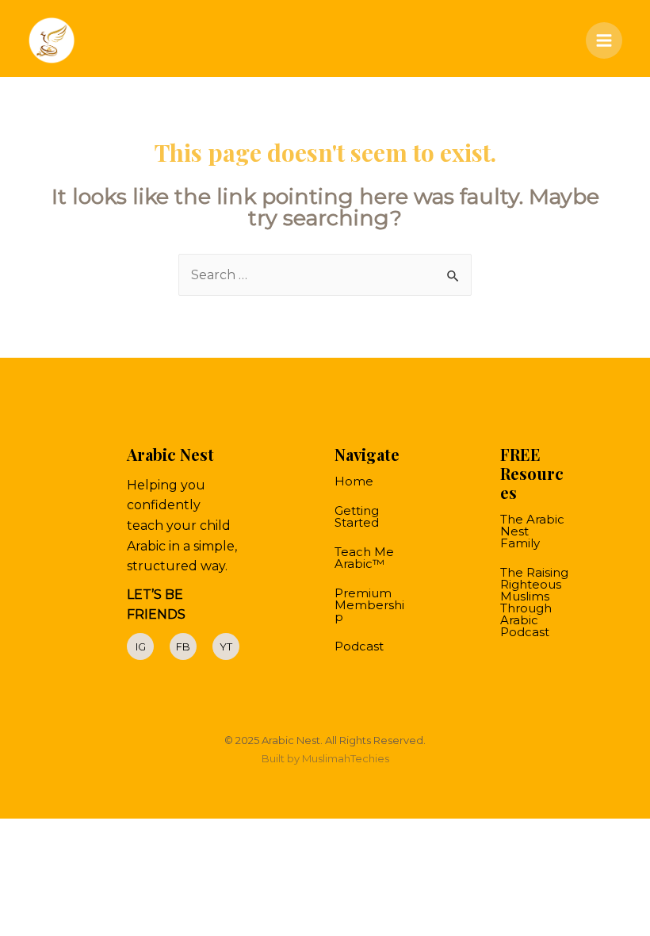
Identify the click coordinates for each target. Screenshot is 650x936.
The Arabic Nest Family (532, 531)
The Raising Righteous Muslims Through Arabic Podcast (534, 602)
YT (226, 646)
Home (354, 481)
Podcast (359, 646)
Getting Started (357, 516)
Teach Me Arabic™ (364, 558)
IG (141, 646)
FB (183, 646)
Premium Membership (369, 605)
